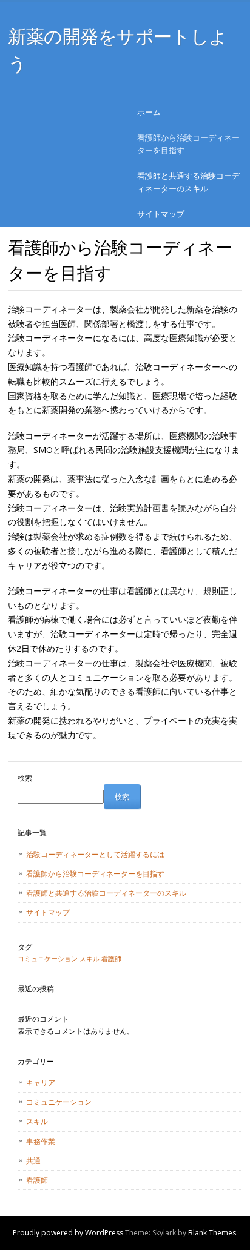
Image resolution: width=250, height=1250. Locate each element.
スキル (89, 958)
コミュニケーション (48, 958)
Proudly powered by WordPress (68, 1233)
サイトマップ (160, 213)
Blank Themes (212, 1233)
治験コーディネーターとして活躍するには (95, 854)
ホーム (149, 112)
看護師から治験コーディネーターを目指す (188, 144)
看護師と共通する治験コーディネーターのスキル (188, 182)
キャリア (40, 1082)
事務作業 (40, 1141)
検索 (25, 778)
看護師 (111, 958)
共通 (33, 1161)
